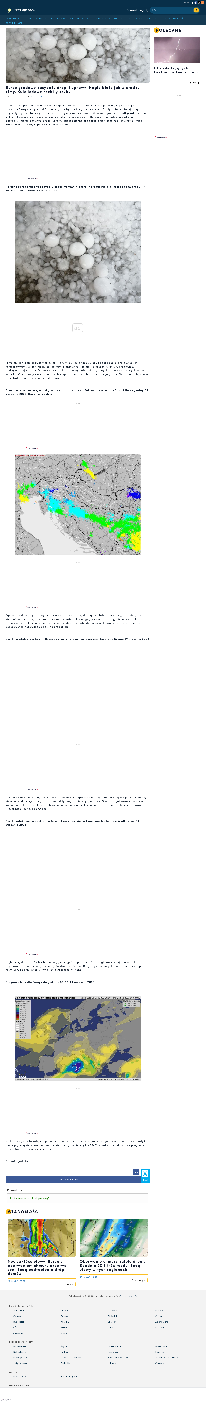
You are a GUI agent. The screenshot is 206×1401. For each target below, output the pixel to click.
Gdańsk (17, 1316)
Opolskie (159, 1363)
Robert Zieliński (20, 1376)
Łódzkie (64, 1351)
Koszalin (65, 1321)
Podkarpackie (20, 1357)
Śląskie (64, 1346)
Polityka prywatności (128, 1296)
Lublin (111, 1327)
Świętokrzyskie (20, 1363)
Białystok (112, 1316)
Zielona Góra (161, 1321)
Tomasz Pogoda (69, 1376)
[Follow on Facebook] (195, 2)
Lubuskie (112, 1363)
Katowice (160, 1327)
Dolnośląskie (19, 1351)
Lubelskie (159, 1351)
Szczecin (112, 1321)
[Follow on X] (199, 2)
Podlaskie (65, 1363)
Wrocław (112, 1310)
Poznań (159, 1310)
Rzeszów (65, 1316)
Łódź (15, 1327)
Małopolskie (161, 1346)
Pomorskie (113, 1351)
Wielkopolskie (114, 1346)
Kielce (64, 1327)
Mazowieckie (19, 1346)
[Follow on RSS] (202, 2)
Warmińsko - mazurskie (166, 1357)
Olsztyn (158, 1316)
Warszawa (18, 1310)
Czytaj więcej (67, 1284)
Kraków (64, 1310)
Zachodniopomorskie (118, 1357)
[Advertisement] (77, 156)
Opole (64, 1333)
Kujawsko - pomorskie (71, 1357)
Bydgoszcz (18, 1321)
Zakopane (18, 1333)
